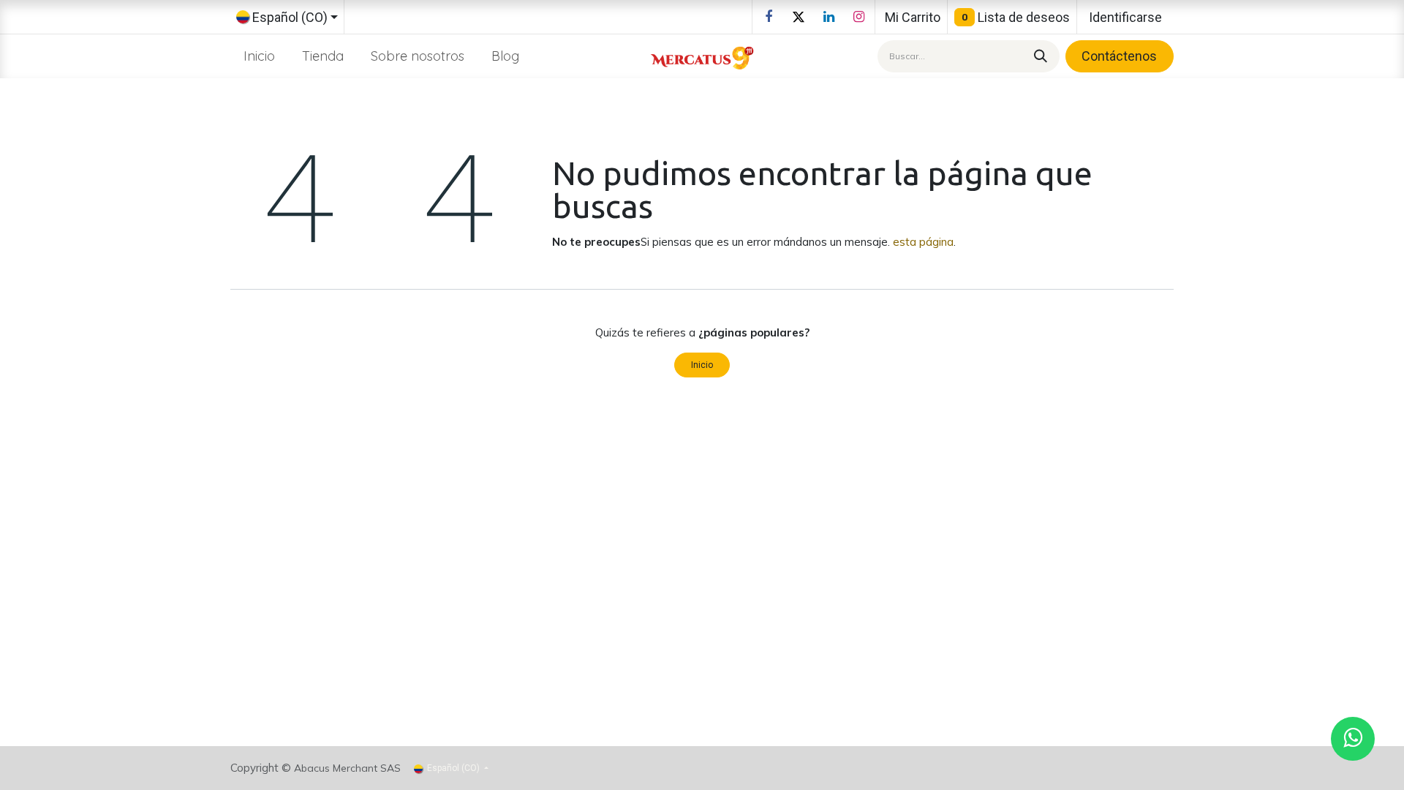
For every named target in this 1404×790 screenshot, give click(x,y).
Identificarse (1125, 17)
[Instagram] (858, 17)
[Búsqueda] (1038, 56)
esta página (923, 242)
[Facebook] (768, 17)
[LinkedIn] (828, 17)
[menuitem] (259, 56)
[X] (798, 17)
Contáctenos (1119, 56)
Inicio (702, 365)
